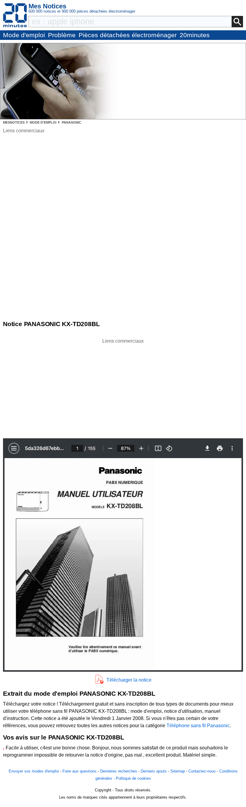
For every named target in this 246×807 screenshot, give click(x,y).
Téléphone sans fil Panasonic (198, 725)
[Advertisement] (123, 387)
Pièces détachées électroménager (128, 35)
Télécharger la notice (129, 679)
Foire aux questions (79, 771)
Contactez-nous (202, 771)
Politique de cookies (133, 778)
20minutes (195, 35)
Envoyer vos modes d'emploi (34, 771)
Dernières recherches (118, 771)
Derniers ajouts (154, 771)
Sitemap (177, 771)
